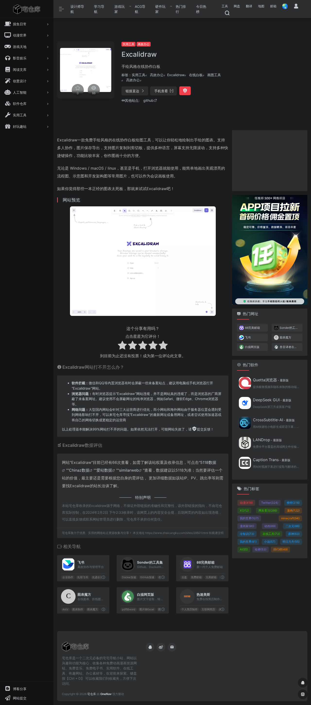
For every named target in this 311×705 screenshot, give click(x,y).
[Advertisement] (268, 71)
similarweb (129, 470)
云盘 (184, 577)
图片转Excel (146, 609)
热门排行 (181, 9)
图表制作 (77, 609)
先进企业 (97, 577)
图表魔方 (92, 609)
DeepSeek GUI (272, 399)
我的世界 (249, 518)
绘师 (260, 549)
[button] (225, 6)
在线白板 (196, 75)
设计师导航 (77, 9)
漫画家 (247, 526)
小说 (269, 541)
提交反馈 (203, 429)
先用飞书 (82, 577)
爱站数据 (104, 470)
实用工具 (128, 44)
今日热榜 (201, 9)
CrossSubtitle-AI (274, 419)
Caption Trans (271, 459)
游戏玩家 (119, 9)
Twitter (269, 502)
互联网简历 (208, 609)
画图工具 (214, 75)
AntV (65, 609)
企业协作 (67, 577)
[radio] (122, 346)
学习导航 (99, 9)
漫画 (293, 510)
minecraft (290, 518)
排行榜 (280, 549)
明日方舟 (291, 541)
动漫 (246, 502)
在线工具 (271, 534)
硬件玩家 (160, 9)
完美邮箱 (211, 577)
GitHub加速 (147, 577)
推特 (293, 502)
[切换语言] (283, 6)
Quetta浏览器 (271, 379)
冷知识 (247, 534)
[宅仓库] (75, 648)
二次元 (292, 526)
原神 (294, 534)
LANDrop (267, 439)
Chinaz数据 (79, 470)
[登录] (296, 7)
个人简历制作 (189, 609)
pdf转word (128, 609)
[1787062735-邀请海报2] (269, 249)
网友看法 (268, 510)
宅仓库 (91, 694)
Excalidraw (175, 75)
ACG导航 (140, 9)
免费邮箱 (196, 577)
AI (244, 549)
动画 (270, 526)
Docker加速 (129, 577)
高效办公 (143, 44)
